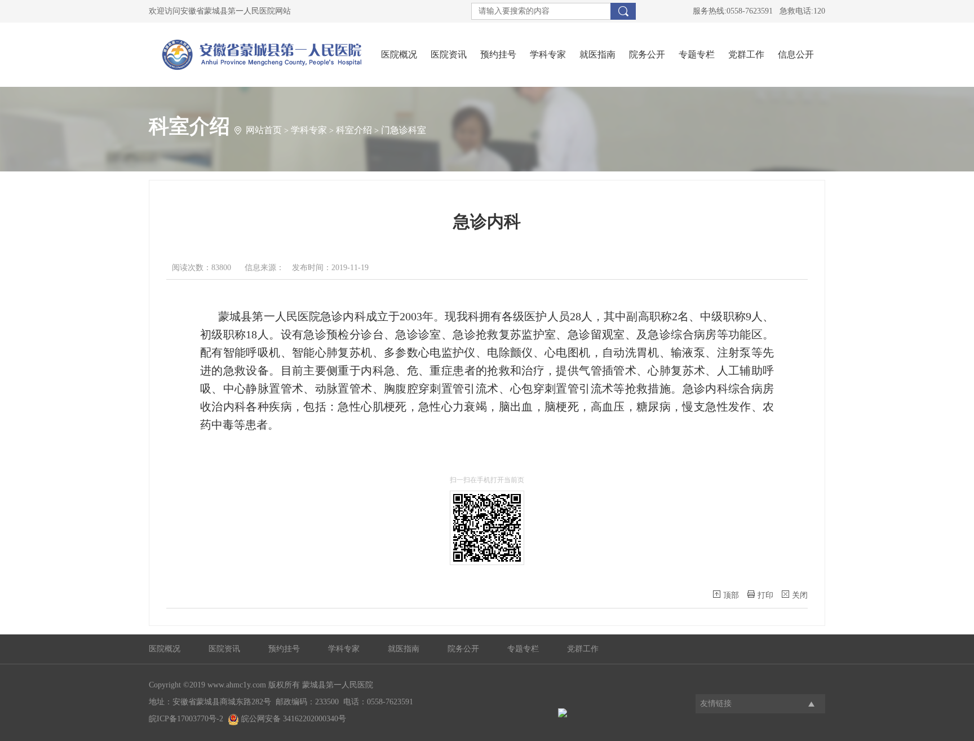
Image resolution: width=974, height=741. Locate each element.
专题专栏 (697, 54)
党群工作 (746, 54)
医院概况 (399, 54)
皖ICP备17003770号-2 (186, 718)
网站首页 (264, 130)
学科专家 (548, 54)
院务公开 (647, 54)
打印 (765, 595)
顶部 (731, 595)
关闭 (800, 595)
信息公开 (796, 54)
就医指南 (597, 54)
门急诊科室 (403, 130)
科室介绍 (354, 130)
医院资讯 (449, 54)
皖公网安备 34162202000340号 (292, 718)
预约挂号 (498, 54)
